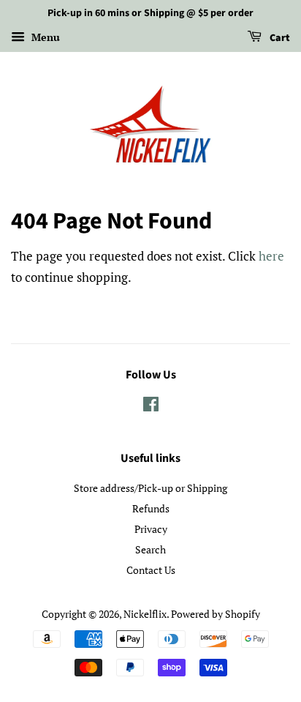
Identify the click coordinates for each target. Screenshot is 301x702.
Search (150, 549)
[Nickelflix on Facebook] (150, 407)
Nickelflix (145, 614)
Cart (278, 38)
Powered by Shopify (215, 614)
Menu (44, 37)
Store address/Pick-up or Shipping (150, 488)
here (271, 255)
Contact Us (150, 570)
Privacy (150, 529)
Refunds (150, 508)
